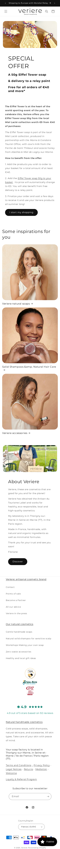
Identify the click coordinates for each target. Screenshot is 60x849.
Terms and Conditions (18, 765)
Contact (10, 587)
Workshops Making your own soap (25, 645)
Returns (28, 769)
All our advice (13, 607)
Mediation (41, 769)
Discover (18, 561)
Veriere (24, 848)
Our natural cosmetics (19, 624)
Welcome (11, 773)
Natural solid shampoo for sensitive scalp (28, 638)
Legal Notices (14, 769)
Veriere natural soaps (16, 303)
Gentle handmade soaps (19, 632)
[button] (6, 11)
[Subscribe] (48, 796)
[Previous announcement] (5, 3)
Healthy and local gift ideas (21, 658)
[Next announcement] (54, 3)
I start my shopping (21, 212)
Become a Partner (16, 600)
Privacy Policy (42, 765)
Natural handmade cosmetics (24, 722)
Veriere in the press (16, 613)
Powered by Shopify (37, 848)
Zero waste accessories (18, 651)
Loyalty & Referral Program (21, 779)
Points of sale (13, 593)
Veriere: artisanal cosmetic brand (26, 579)
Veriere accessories (14, 433)
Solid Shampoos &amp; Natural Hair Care (29, 366)
